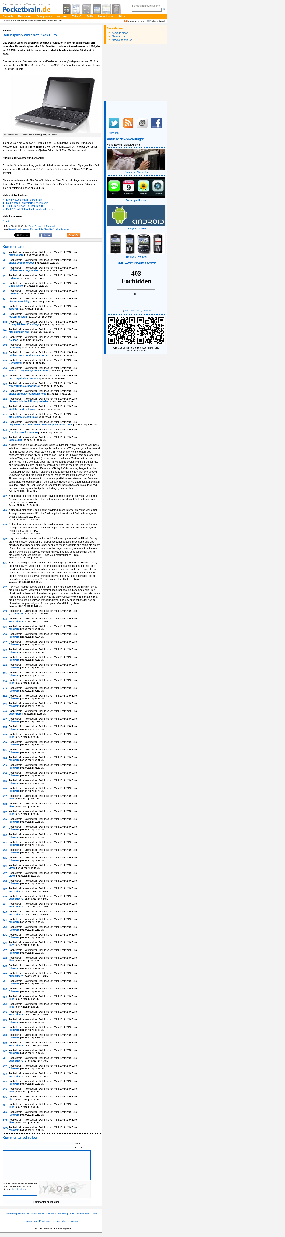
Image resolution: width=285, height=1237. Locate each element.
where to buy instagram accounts (29, 370)
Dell (8, 220)
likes (12, 683)
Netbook (12, 229)
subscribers (16, 621)
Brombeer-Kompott (136, 256)
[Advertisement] (135, 73)
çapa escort (16, 613)
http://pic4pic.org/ (19, 332)
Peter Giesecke (36, 226)
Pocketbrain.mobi (157, 21)
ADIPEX (14, 339)
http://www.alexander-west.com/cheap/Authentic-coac (41, 424)
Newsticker (25, 16)
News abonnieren (135, 21)
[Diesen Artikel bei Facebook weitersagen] (45, 236)
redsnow (14, 278)
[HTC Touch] (87, 9)
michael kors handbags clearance (29, 355)
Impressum (31, 1221)
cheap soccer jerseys (22, 262)
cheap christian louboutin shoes (28, 393)
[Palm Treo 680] (76, 9)
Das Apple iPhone (136, 200)
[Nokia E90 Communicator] (116, 9)
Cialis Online (16, 285)
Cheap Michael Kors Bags (24, 324)
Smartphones (44, 16)
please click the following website (29, 401)
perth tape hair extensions (24, 378)
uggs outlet (16, 440)
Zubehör (77, 16)
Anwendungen (106, 16)
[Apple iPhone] (67, 9)
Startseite (8, 16)
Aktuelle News (120, 32)
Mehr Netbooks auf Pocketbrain (24, 199)
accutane (14, 347)
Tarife (90, 16)
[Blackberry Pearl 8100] (97, 9)
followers (14, 629)
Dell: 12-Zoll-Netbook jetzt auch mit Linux (29, 209)
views (12, 868)
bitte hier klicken (18, 1189)
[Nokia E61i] (106, 9)
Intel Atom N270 (47, 229)
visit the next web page (23, 409)
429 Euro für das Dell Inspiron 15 (25, 206)
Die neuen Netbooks (136, 172)
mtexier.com (16, 255)
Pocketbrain (8, 21)
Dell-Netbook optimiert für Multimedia (27, 202)
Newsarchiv (118, 36)
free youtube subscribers (24, 386)
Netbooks (62, 16)
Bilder (122, 16)
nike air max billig (19, 301)
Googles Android (136, 228)
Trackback (50, 226)
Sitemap (74, 1221)
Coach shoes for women (23, 432)
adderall (14, 309)
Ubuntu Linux (62, 229)
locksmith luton (18, 316)
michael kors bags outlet (24, 270)
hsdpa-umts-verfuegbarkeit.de (138, 311)
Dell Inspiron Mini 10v (28, 229)
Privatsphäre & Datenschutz (53, 1221)
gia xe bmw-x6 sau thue (23, 416)
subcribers (15, 713)
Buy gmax (15, 362)
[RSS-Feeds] (74, 236)
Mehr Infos (114, 132)
